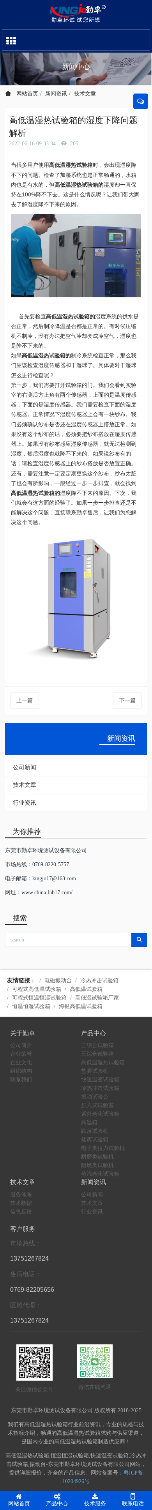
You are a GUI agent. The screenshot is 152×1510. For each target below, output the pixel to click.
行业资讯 (24, 803)
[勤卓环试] (76, 13)
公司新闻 (24, 767)
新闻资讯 (56, 94)
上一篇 (24, 700)
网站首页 (26, 94)
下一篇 (127, 700)
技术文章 (85, 94)
